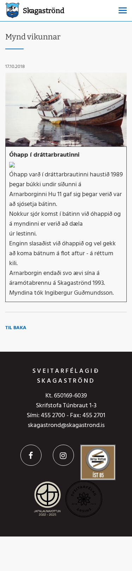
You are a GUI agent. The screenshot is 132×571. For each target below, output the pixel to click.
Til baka (15, 328)
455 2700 (53, 415)
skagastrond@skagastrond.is (66, 425)
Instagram (63, 455)
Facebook (31, 455)
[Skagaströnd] (12, 9)
